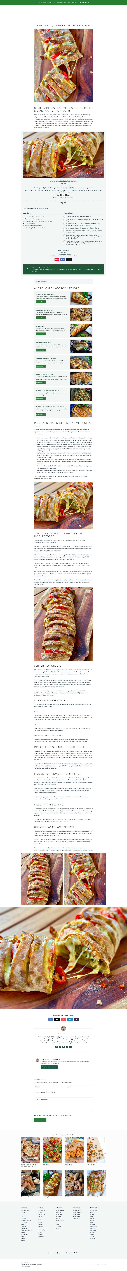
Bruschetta (46, 1164)
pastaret (59, 684)
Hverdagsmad (60, 1220)
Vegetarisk (41, 1236)
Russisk (92, 1232)
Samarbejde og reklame (62, 2)
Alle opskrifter (25, 1210)
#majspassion (65, 269)
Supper (23, 1238)
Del (64, 259)
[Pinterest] (85, 2)
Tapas (57, 1228)
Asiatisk (92, 1212)
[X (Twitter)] (57, 1019)
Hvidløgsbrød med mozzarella (45, 294)
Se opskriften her (41, 302)
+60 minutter (76, 1218)
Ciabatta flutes (25, 1197)
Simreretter (24, 1234)
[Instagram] (83, 2)
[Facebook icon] (56, 1047)
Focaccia (23, 1218)
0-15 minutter (77, 1210)
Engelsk (92, 1216)
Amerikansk (93, 1210)
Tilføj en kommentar (41, 1099)
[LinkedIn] (70, 1019)
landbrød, (71, 442)
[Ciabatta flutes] (30, 1183)
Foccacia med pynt (92, 1197)
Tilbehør (23, 1240)
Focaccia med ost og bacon (44, 310)
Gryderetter (24, 1222)
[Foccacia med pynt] (96, 1183)
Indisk (91, 1222)
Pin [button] (58, 259)
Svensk (92, 1234)
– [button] (60, 195)
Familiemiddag (60, 1210)
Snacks (23, 1236)
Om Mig (74, 2)
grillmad (67, 684)
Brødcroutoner (91, 1164)
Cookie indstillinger (25, 1266)
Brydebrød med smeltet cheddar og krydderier (50, 407)
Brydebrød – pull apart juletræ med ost (47, 390)
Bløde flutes (68, 1164)
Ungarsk (92, 1238)
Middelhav (93, 1230)
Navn (37, 1087)
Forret (40, 1222)
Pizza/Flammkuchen (26, 1230)
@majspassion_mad (50, 269)
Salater (23, 1232)
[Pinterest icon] (67, 1047)
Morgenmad (41, 1210)
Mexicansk (93, 1228)
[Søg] (91, 2)
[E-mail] (88, 2)
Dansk (92, 1214)
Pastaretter (24, 1228)
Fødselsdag (59, 1214)
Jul (56, 1222)
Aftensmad (41, 1214)
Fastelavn (58, 1212)
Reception (58, 1226)
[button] (60, 183)
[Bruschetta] (52, 1150)
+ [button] (65, 195)
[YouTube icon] (70, 1047)
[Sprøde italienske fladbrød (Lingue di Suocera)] (30, 1150)
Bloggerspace (101, 1264)
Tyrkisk (92, 1236)
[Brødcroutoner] (96, 1150)
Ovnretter (24, 1226)
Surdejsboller (69, 1197)
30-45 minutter (77, 1214)
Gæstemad (59, 1216)
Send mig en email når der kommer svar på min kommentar (54, 1115)
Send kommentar (40, 1120)
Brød (22, 1216)
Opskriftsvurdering (39, 1092)
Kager (22, 1224)
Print (70, 259)
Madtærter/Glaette (26, 1220)
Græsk (92, 1220)
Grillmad (58, 1218)
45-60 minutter (77, 1216)
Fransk (92, 1218)
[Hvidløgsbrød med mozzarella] (52, 1183)
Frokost (40, 1212)
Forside (39, 2)
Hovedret (41, 1224)
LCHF (40, 1232)
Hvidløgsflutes (40, 326)
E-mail (68, 1087)
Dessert (40, 1226)
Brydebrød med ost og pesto (44, 374)
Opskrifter (47, 2)
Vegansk (40, 1234)
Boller (22, 1214)
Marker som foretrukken (49, 1067)
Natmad (40, 1216)
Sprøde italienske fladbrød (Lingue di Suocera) (29, 1165)
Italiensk (92, 1224)
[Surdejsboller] (74, 1183)
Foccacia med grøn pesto (43, 342)
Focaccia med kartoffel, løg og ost (46, 358)
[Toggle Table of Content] (89, 281)
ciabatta (63, 442)
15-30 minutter (77, 1212)
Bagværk (23, 1212)
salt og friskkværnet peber (36, 228)
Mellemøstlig (93, 1226)
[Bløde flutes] (74, 1150)
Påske (57, 1224)
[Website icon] (60, 1047)
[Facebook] (80, 2)
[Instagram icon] (63, 1047)
